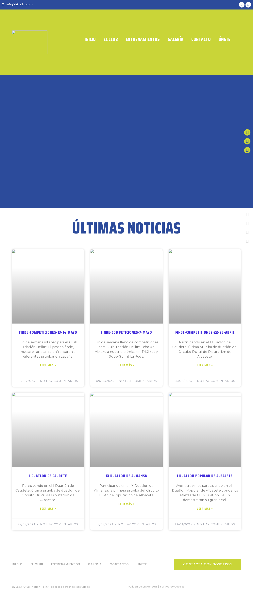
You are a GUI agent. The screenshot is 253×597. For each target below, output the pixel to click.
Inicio (90, 39)
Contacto (201, 39)
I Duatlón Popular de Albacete (205, 476)
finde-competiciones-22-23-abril (205, 332)
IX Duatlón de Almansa (126, 476)
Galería (175, 39)
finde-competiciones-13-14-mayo (48, 332)
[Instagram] (247, 150)
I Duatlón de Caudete (48, 476)
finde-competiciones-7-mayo (126, 332)
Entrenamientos (143, 39)
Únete (224, 39)
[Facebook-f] (247, 141)
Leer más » (48, 365)
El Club (111, 39)
